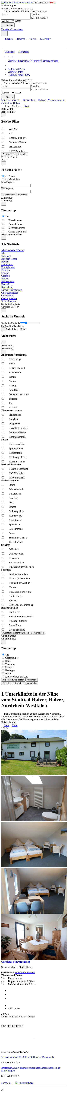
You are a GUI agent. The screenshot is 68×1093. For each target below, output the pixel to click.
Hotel (8, 673)
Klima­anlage (15, 359)
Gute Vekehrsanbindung (21, 605)
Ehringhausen (8, 267)
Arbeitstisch (15, 372)
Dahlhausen (7, 264)
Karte (27, 106)
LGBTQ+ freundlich (19, 578)
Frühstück (14, 549)
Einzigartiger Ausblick (20, 583)
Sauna (12, 533)
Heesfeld (5, 284)
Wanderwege (15, 515)
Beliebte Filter (8, 109)
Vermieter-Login (16, 61)
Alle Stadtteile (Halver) (12, 250)
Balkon (12, 363)
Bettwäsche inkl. (17, 368)
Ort (3, 326)
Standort (35, 14)
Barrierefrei (14, 612)
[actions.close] (3, 115)
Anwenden (31, 680)
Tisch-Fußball (16, 542)
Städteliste (9, 51)
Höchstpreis (7, 188)
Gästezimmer (11, 657)
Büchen (5, 261)
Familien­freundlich (18, 574)
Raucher (13, 600)
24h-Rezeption (16, 553)
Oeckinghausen (9, 298)
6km (11, 326)
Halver (4, 278)
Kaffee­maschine (17, 444)
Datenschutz (46, 1067)
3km (7, 326)
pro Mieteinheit (12, 179)
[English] (2, 55)
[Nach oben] (3, 1020)
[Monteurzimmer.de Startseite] (16, 2)
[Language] (4, 33)
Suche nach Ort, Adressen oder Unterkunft (25, 11)
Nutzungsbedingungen (29, 1067)
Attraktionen (15, 520)
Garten (12, 381)
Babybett (13, 419)
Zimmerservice (16, 562)
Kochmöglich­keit (17, 138)
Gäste (18, 20)
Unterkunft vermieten (12, 29)
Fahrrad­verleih (16, 489)
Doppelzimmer (15, 224)
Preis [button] (3, 160)
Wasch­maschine (17, 461)
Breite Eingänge (17, 629)
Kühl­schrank (15, 452)
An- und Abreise (39, 17)
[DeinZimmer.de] (17, 1046)
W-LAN (13, 129)
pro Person (10, 176)
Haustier (13, 587)
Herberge (10, 670)
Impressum (6, 1067)
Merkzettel (23, 51)
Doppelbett (14, 423)
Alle (7, 216)
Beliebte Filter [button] (8, 111)
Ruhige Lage (15, 596)
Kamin (12, 376)
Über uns (37, 1057)
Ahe (3, 253)
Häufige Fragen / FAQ (19, 74)
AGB (15, 1067)
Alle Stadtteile (8, 234)
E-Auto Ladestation (18, 468)
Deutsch (21, 39)
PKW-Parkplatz (17, 477)
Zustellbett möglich (18, 428)
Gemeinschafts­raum (19, 394)
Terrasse (13, 398)
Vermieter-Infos (15, 72)
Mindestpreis (7, 182)
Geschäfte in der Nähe (20, 591)
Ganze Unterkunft (17, 231)
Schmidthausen (8, 301)
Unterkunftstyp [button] (8, 638)
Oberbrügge (7, 295)
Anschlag (6, 256)
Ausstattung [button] (7, 348)
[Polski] (10, 55)
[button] (5, 45)
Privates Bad (15, 146)
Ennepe (5, 273)
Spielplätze (14, 524)
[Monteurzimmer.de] (17, 1037)
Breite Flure (15, 625)
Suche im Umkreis (10, 304)
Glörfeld (5, 275)
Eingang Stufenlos (18, 621)
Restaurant (14, 558)
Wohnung (10, 664)
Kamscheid (6, 287)
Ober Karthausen (9, 292)
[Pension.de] (46, 1037)
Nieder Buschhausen (11, 290)
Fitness (12, 507)
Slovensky (45, 39)
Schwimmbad (16, 528)
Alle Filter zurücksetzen (13, 680)
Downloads (48, 1057)
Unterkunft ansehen (25, 972)
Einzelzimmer (15, 220)
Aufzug (12, 385)
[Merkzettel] (24, 29)
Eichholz (5, 270)
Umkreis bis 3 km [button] (10, 307)
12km (21, 326)
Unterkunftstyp (8, 635)
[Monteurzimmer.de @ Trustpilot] (24, 1083)
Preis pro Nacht (9, 157)
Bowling (13, 498)
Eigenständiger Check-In (21, 567)
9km (15, 326)
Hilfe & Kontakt (25, 1057)
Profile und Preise (16, 69)
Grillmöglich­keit (17, 511)
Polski (33, 39)
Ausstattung (7, 345)
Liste (6, 725)
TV (10, 133)
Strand (12, 485)
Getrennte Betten (17, 142)
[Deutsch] (6, 55)
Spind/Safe (14, 390)
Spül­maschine (16, 448)
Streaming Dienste (18, 537)
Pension (9, 667)
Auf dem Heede (9, 258)
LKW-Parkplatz (17, 151)
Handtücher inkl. (17, 436)
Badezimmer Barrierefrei (21, 616)
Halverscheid (7, 281)
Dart (11, 502)
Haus (7, 661)
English (9, 39)
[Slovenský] (14, 55)
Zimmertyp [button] (6, 200)
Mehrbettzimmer (16, 228)
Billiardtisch (15, 493)
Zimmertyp (6, 197)
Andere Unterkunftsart (16, 676)
